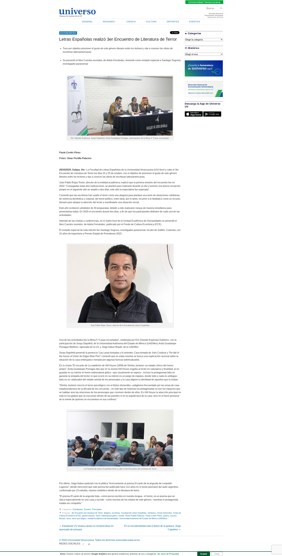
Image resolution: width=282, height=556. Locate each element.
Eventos (194, 22)
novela (121, 516)
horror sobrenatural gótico (106, 516)
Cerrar (216, 554)
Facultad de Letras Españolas (134, 513)
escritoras (116, 513)
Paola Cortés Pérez (154, 516)
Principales (97, 509)
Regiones (109, 22)
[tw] (89, 543)
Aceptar (203, 554)
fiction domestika (164, 513)
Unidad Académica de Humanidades (103, 518)
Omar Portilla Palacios (134, 516)
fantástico (152, 513)
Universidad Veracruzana (204, 2)
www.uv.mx (134, 540)
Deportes (173, 22)
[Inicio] (77, 15)
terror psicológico (79, 518)
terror (69, 518)
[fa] (83, 543)
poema (166, 516)
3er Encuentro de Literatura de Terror (87, 513)
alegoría (107, 513)
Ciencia (131, 22)
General (87, 22)
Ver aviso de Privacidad (168, 554)
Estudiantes (68, 33)
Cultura (151, 22)
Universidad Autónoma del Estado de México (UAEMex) (143, 518)
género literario (88, 516)
